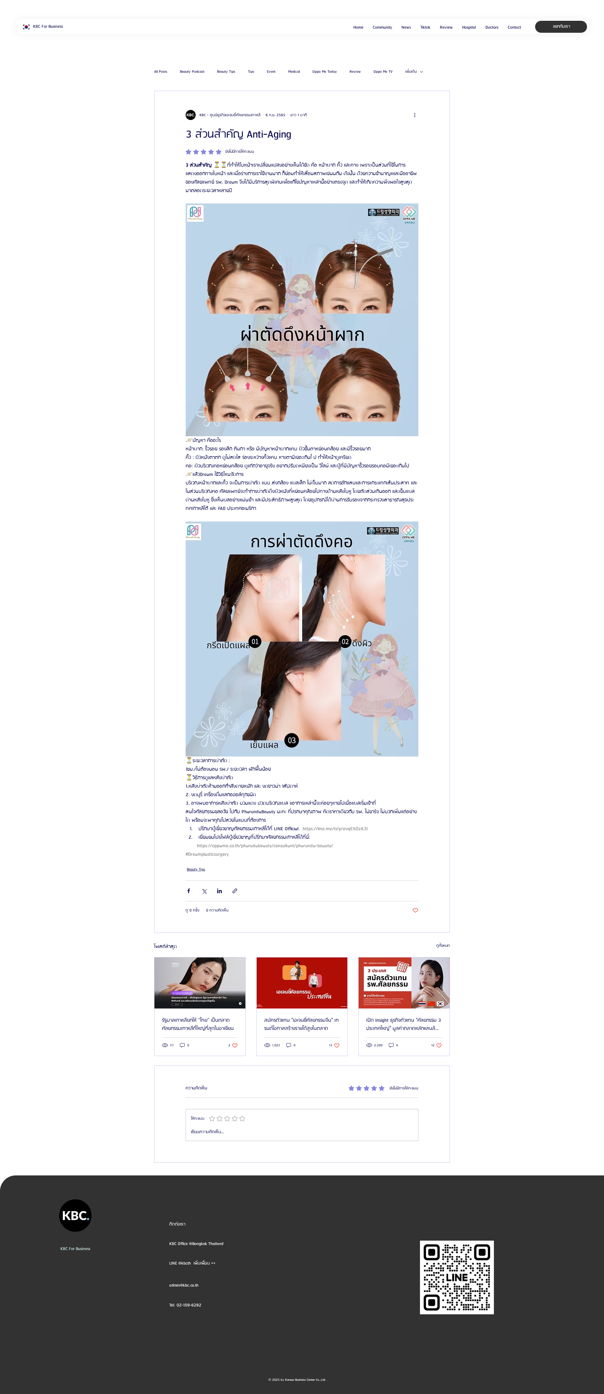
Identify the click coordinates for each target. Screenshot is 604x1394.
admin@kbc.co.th (184, 1285)
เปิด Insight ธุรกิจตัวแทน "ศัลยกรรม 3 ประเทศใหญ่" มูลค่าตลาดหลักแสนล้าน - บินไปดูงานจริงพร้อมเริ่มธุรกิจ (403, 1024)
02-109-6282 (188, 1305)
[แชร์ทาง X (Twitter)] (204, 891)
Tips (251, 72)
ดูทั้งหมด (443, 945)
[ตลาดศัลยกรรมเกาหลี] (199, 982)
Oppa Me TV (383, 72)
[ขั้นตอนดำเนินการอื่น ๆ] (414, 115)
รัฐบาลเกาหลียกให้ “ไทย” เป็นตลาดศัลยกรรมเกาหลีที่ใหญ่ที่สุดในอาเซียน (198, 1024)
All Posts (160, 72)
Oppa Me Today (324, 72)
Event (271, 72)
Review (355, 72)
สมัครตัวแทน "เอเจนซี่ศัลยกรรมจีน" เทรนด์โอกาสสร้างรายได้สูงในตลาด (301, 1024)
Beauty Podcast (192, 72)
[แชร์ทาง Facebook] (189, 891)
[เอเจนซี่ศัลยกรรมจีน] (302, 982)
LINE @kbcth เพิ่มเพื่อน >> (192, 1263)
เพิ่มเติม (411, 72)
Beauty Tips (226, 72)
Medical (294, 72)
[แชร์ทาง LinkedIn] (219, 891)
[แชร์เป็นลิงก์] (235, 891)
